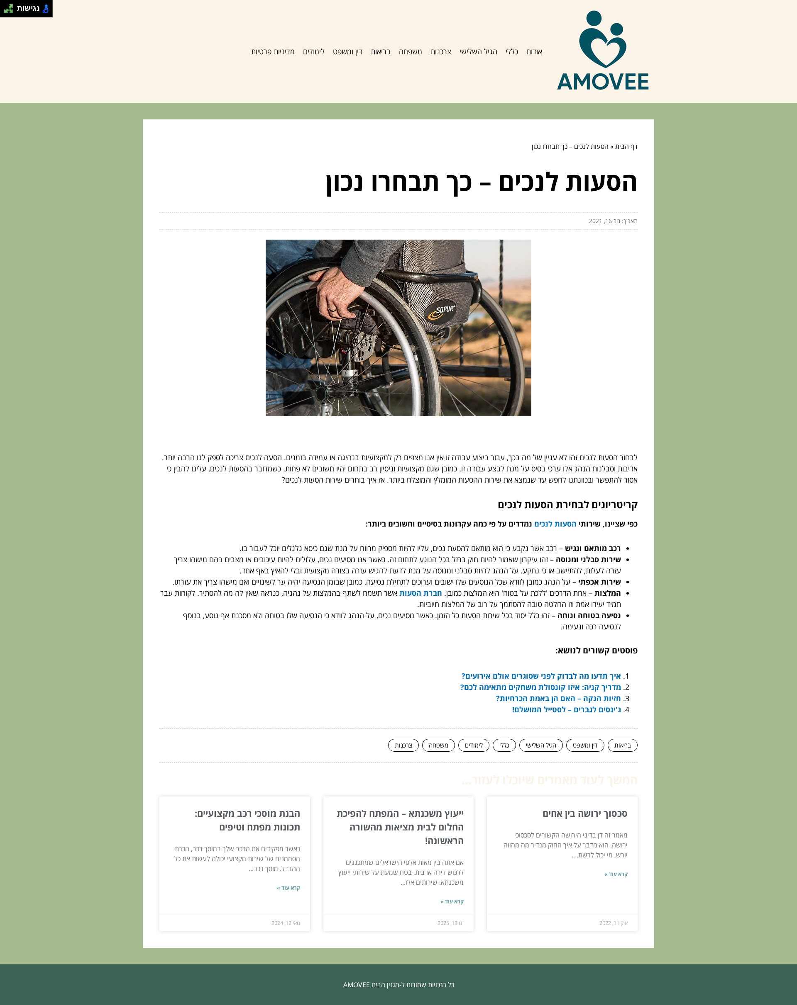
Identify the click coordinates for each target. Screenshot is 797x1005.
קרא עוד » (616, 874)
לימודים (314, 51)
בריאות (381, 51)
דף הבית (626, 146)
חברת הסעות (420, 593)
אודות (534, 51)
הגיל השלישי (478, 51)
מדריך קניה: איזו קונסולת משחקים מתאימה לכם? (540, 687)
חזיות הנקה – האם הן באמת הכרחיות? (558, 698)
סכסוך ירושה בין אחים (585, 813)
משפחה (410, 51)
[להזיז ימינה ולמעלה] (11, 6)
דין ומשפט (347, 51)
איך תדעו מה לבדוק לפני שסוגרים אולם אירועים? (541, 676)
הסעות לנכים (555, 524)
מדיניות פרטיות (273, 51)
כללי (512, 51)
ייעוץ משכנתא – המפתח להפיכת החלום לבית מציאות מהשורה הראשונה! (400, 827)
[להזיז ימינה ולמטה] (11, 11)
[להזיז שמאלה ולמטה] (6, 11)
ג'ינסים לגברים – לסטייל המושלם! (566, 709)
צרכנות (440, 51)
